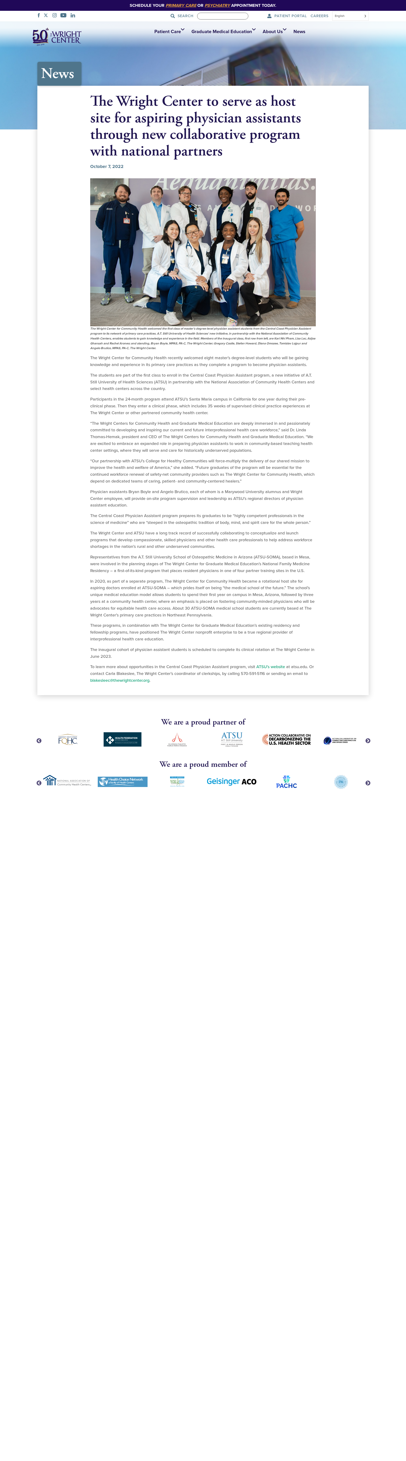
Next (367, 740)
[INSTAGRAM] (56, 16)
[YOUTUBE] (65, 16)
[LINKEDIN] (74, 16)
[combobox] (350, 16)
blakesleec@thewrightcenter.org (119, 680)
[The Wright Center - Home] (57, 36)
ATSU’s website (270, 666)
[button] (168, 31)
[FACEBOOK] (40, 16)
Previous (38, 740)
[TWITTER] (47, 16)
